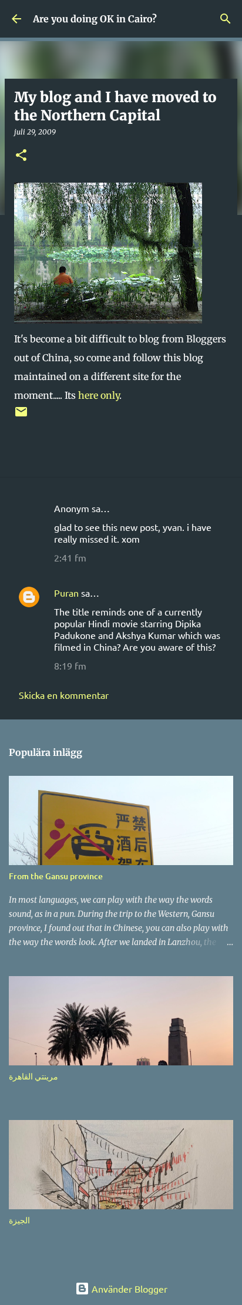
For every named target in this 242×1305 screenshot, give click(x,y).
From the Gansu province (56, 876)
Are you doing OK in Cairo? (95, 19)
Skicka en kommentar (64, 695)
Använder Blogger (128, 1288)
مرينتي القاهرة (33, 1076)
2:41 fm (70, 557)
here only (98, 395)
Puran (66, 592)
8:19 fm (70, 665)
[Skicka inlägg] (21, 416)
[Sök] (226, 19)
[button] (21, 156)
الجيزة (19, 1220)
